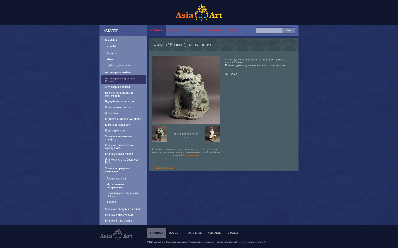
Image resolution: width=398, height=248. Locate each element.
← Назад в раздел (162, 167)
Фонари (111, 201)
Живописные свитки (117, 107)
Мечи (110, 59)
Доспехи (112, 53)
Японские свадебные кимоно (123, 209)
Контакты (215, 30)
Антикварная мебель (118, 72)
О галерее (195, 30)
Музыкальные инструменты (115, 186)
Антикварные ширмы (118, 86)
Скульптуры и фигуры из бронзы (122, 195)
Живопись (111, 113)
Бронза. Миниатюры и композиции (119, 94)
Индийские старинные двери (123, 118)
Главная (156, 30)
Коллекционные (115, 130)
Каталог (111, 30)
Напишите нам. (190, 155)
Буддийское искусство (119, 101)
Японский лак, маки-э (118, 220)
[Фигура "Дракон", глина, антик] (188, 90)
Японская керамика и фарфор (118, 138)
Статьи (233, 30)
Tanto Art (110, 46)
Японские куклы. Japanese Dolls (121, 161)
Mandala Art (112, 40)
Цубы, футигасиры (118, 65)
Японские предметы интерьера (117, 170)
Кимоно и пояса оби (117, 124)
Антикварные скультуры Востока (120, 80)
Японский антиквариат (119, 214)
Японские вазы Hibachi (119, 153)
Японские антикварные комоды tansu (119, 147)
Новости (175, 30)
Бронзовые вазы (117, 178)
